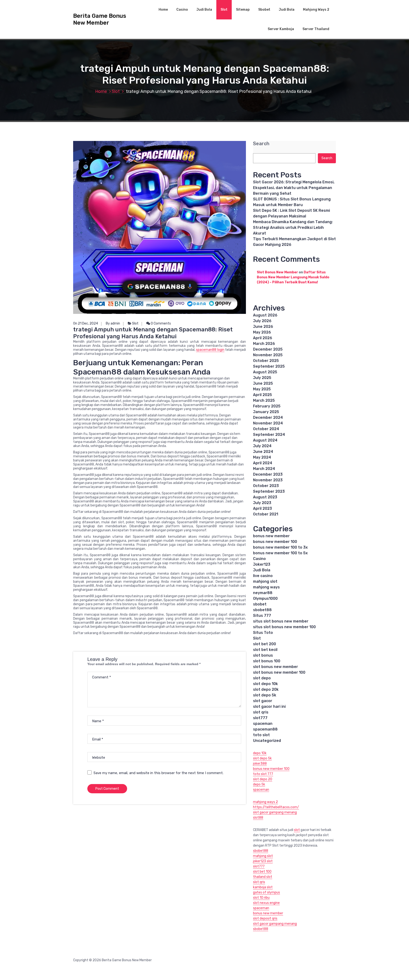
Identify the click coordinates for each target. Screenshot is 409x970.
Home (163, 10)
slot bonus (263, 655)
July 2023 (262, 503)
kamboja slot (263, 887)
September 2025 (269, 366)
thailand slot (262, 877)
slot (297, 830)
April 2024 (262, 463)
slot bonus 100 (266, 661)
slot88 (258, 818)
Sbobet (264, 10)
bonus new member (271, 536)
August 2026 (265, 315)
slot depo (262, 678)
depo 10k (260, 753)
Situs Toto (263, 632)
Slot (224, 10)
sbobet (260, 604)
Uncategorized (267, 740)
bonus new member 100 (275, 541)
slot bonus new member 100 (279, 672)
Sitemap (243, 10)
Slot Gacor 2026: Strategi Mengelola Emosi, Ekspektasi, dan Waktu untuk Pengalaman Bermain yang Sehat (293, 188)
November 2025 (268, 355)
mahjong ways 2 (265, 802)
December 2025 (268, 349)
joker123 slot (263, 861)
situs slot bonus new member (280, 621)
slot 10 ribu (261, 898)
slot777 (260, 718)
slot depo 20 (262, 779)
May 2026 (262, 332)
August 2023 (265, 497)
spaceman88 (265, 729)
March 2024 (264, 468)
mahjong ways (266, 587)
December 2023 (268, 474)
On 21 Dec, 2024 (85, 323)
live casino (263, 575)
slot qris (260, 712)
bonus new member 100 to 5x (280, 553)
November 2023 (268, 480)
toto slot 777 (263, 774)
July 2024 (262, 446)
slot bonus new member (275, 666)
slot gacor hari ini (269, 706)
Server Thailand (315, 29)
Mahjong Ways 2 (316, 10)
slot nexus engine (266, 903)
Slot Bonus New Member (277, 272)
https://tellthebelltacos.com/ (276, 807)
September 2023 (269, 491)
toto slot (261, 735)
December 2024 (268, 417)
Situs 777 (262, 615)
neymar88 (262, 593)
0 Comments (160, 323)
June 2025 (263, 383)
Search (261, 143)
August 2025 (265, 372)
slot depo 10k (265, 683)
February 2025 (266, 406)
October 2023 (266, 485)
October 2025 (266, 360)
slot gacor (262, 701)
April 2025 (262, 395)
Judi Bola (204, 10)
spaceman (262, 723)
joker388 (260, 764)
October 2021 (265, 514)
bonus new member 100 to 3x (280, 547)
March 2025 (264, 400)
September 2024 (269, 434)
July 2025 (262, 377)
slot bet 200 (264, 644)
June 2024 (263, 451)
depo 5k (259, 784)
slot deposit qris (265, 918)
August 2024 (265, 440)
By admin (113, 323)
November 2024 (268, 423)
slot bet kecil (265, 649)
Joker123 (261, 564)
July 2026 (262, 321)
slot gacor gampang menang (275, 812)
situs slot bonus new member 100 (284, 627)
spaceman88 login (210, 350)
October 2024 (266, 429)
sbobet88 (262, 610)
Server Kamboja (281, 29)
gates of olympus (266, 892)
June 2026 (263, 326)
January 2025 (266, 412)
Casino (182, 10)
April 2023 (262, 508)
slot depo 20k (266, 689)
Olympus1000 (265, 598)
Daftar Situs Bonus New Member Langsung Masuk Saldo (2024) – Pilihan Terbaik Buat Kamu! (293, 277)
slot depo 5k (264, 695)
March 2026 (264, 343)
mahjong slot (265, 581)
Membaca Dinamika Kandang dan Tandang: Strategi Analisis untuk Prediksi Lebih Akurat (293, 227)
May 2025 (262, 389)
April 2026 (262, 338)
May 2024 (262, 457)
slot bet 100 (262, 872)
